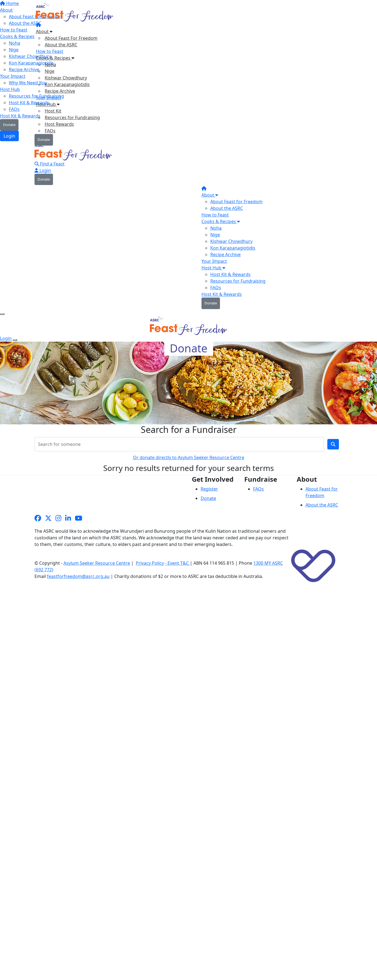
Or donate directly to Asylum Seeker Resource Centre (188, 457)
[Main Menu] (2, 314)
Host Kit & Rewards (230, 274)
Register (209, 489)
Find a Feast (52, 164)
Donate (44, 139)
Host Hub (46, 104)
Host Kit (53, 111)
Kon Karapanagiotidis (67, 84)
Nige (49, 71)
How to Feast (49, 51)
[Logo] (75, 13)
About (43, 31)
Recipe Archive (60, 91)
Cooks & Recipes (53, 58)
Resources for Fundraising (72, 117)
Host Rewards (59, 124)
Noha (50, 64)
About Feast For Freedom (71, 38)
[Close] (15, 340)
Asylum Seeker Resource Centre (96, 563)
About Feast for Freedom (236, 202)
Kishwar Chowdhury (66, 78)
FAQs (50, 131)
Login (44, 170)
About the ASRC (61, 45)
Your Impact (48, 98)
